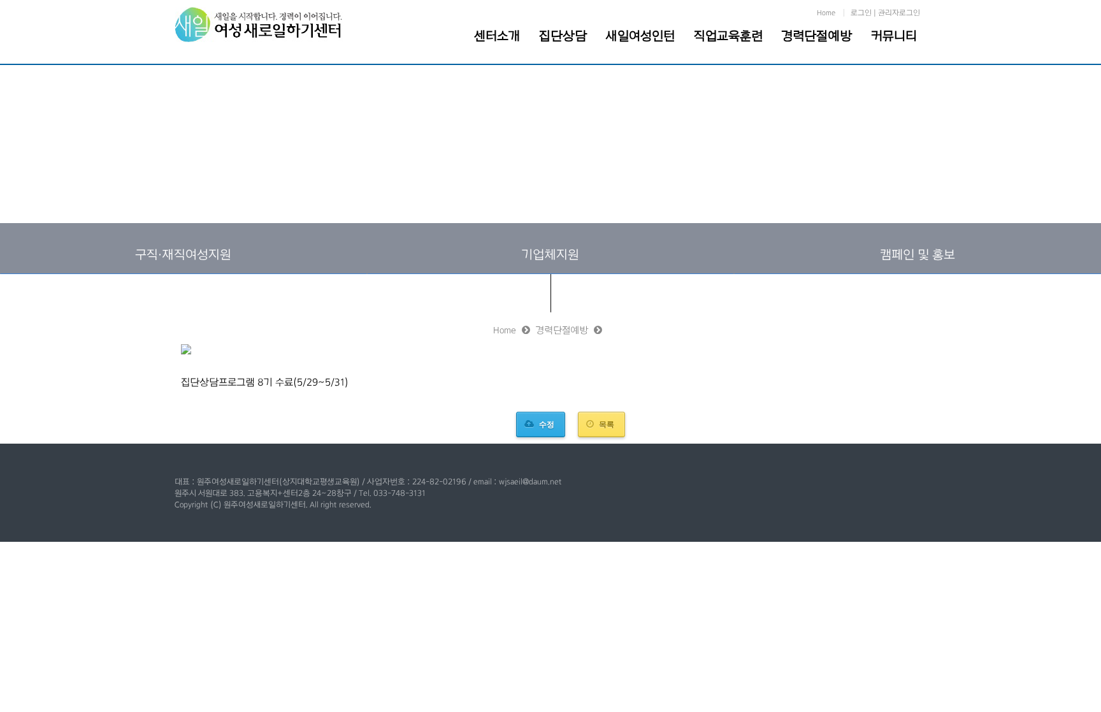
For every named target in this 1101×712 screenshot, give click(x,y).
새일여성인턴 (640, 36)
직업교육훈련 (728, 36)
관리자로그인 (899, 12)
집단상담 (563, 36)
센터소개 (497, 36)
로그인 (861, 12)
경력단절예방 (817, 36)
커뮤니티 (894, 36)
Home (826, 12)
